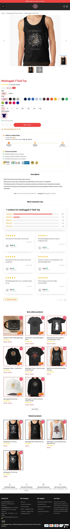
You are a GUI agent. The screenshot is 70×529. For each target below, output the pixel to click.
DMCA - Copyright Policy (27, 509)
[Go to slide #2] (39, 70)
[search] (64, 6)
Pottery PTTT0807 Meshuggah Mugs (13, 337)
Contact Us (40, 509)
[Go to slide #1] (30, 70)
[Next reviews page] (65, 299)
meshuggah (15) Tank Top (10, 472)
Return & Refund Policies (44, 506)
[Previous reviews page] (56, 299)
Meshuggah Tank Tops (31, 13)
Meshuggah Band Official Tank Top (34, 441)
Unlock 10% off (3, 521)
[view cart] (67, 6)
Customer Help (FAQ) (43, 511)
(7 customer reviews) (14, 84)
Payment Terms (42, 504)
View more (35, 409)
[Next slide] (66, 40)
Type (2, 90)
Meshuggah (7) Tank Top (10, 441)
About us (23, 502)
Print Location (5, 111)
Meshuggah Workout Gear (15, 13)
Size (2, 105)
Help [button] (67, 526)
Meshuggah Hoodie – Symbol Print (12, 368)
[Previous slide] (4, 40)
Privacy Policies (25, 506)
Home (3, 13)
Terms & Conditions (26, 504)
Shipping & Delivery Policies (45, 502)
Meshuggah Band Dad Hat (10, 399)
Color (2, 96)
